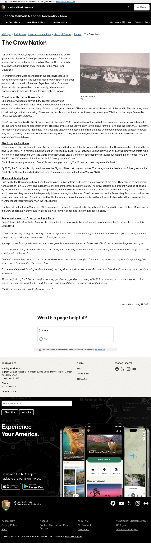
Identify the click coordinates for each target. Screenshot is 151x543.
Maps (130, 22)
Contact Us (7, 391)
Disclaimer (83, 529)
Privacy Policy (9, 525)
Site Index (84, 374)
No (45, 338)
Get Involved (59, 22)
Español (83, 379)
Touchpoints (100, 349)
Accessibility (8, 520)
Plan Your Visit (11, 22)
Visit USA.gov (73, 536)
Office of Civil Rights (127, 529)
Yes (46, 330)
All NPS (26, 412)
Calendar (139, 22)
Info (111, 22)
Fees (147, 22)
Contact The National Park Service (54, 527)
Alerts (119, 22)
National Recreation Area (34, 16)
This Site (9, 412)
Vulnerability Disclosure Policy (132, 520)
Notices (44, 520)
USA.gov (121, 525)
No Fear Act (84, 525)
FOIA (4, 529)
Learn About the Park (35, 22)
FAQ (81, 368)
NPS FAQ (83, 520)
